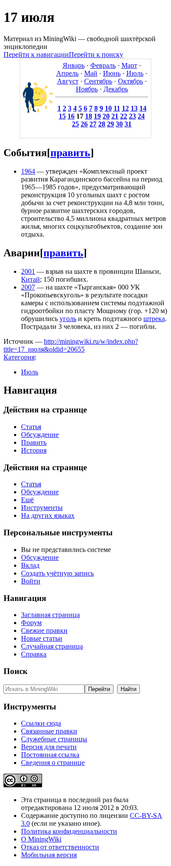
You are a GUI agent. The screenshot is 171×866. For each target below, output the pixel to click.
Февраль (103, 65)
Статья (31, 426)
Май (90, 73)
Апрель (67, 73)
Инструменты (42, 507)
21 (114, 116)
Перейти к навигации (36, 54)
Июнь (112, 73)
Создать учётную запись (57, 573)
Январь (74, 65)
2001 (28, 271)
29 (110, 124)
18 (88, 116)
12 (125, 108)
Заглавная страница (50, 614)
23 (132, 116)
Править (33, 442)
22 (123, 116)
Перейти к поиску (96, 54)
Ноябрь (87, 89)
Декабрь (115, 89)
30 (119, 124)
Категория (19, 357)
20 (106, 116)
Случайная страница (52, 646)
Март (129, 65)
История (33, 450)
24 (141, 116)
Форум (31, 622)
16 (71, 116)
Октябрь (130, 81)
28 (101, 124)
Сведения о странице (53, 762)
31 (128, 124)
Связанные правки (49, 731)
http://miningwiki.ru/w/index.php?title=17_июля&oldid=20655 (71, 345)
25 (75, 124)
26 (84, 124)
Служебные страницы (54, 739)
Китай (30, 279)
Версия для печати (49, 747)
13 (134, 108)
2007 (28, 287)
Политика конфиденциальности (69, 831)
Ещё (27, 499)
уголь (68, 318)
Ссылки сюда (41, 723)
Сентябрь (98, 81)
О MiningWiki (41, 839)
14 (142, 108)
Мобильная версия (49, 855)
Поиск (16, 671)
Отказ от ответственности (60, 847)
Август (67, 81)
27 (92, 124)
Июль (134, 73)
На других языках (48, 515)
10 (108, 108)
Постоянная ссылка (50, 754)
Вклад (30, 565)
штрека (154, 318)
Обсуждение (40, 434)
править (70, 152)
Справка (33, 654)
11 (117, 108)
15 (62, 116)
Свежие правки (44, 630)
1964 (28, 171)
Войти (30, 581)
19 (97, 116)
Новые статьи (41, 638)
